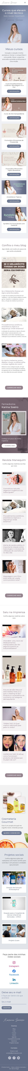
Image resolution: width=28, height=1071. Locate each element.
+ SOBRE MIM (9, 446)
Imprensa (14, 1041)
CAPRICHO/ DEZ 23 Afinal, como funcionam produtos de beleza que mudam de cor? (13, 757)
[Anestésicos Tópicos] (14, 187)
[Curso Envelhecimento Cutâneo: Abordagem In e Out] (14, 74)
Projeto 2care (14, 940)
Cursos (14, 1033)
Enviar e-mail (14, 1051)
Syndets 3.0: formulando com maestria (14, 224)
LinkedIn (14, 983)
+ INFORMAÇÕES (14, 91)
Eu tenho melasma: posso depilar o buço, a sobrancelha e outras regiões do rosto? (13, 362)
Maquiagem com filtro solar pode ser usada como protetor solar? (12, 578)
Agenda (14, 1037)
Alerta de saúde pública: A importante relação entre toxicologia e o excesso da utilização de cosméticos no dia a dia (13, 549)
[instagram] (9, 1057)
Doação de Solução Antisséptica (14, 888)
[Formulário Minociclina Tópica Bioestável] (14, 159)
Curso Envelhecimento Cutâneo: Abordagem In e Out (14, 85)
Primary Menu (25, 2)
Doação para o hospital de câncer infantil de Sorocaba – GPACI (14, 915)
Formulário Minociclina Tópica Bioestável (14, 169)
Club (14, 1031)
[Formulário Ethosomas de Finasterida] (14, 131)
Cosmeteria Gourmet (14, 1039)
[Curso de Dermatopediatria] (14, 104)
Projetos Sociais (14, 1043)
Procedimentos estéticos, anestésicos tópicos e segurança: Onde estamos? (13, 326)
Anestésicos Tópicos (14, 197)
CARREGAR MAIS (14, 388)
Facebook (14, 975)
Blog (14, 1029)
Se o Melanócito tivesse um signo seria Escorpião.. (13, 292)
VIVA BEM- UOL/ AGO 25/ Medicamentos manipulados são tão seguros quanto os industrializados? (13, 644)
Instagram (14, 966)
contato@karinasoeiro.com (14, 1053)
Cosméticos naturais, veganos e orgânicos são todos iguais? (13, 490)
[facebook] (14, 1057)
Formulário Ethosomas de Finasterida (14, 141)
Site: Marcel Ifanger (14, 1068)
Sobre (14, 1035)
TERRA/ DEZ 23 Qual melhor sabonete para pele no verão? (12, 725)
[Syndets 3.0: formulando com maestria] (14, 214)
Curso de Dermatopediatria (14, 114)
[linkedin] (18, 1057)
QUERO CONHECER (12, 833)
